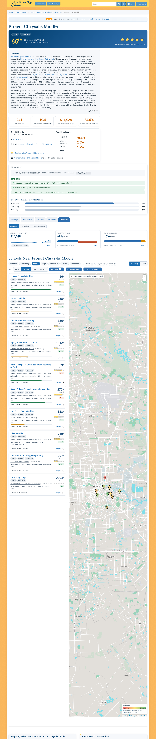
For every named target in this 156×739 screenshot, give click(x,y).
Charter (88, 264)
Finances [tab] (64, 219)
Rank (34, 269)
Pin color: (92, 269)
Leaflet (125, 716)
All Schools (75, 264)
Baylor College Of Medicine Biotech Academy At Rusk (30, 365)
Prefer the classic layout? (99, 19)
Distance (26, 269)
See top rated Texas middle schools (29, 153)
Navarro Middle (22, 77)
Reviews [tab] (40, 219)
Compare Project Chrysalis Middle (28, 158)
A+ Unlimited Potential (18, 418)
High (44, 264)
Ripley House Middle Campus (23, 342)
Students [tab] (52, 219)
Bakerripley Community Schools (22, 349)
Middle (35, 264)
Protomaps (132, 716)
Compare (58, 291)
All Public (13, 264)
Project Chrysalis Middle (21, 56)
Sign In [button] (131, 4)
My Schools (55, 269)
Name (17, 269)
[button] (31, 239)
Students (43, 269)
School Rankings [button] (53, 4)
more (62, 150)
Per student (25, 226)
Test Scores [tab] (27, 219)
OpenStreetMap (142, 716)
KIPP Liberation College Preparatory (26, 455)
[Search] (119, 4)
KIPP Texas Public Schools (19, 327)
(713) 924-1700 (19, 139)
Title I (112, 264)
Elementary (25, 264)
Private (64, 264)
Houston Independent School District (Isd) (37, 59)
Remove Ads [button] (142, 4)
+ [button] (144, 276)
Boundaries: (73, 269)
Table (144, 263)
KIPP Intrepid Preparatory (22, 320)
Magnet (101, 264)
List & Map (134, 263)
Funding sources (39, 226)
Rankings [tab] (14, 219)
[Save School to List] (63, 292)
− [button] (144, 279)
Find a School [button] (40, 4)
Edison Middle (16, 433)
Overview (13, 226)
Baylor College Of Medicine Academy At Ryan (50, 75)
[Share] (124, 4)
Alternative (54, 264)
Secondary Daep (18, 477)
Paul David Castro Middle (22, 411)
